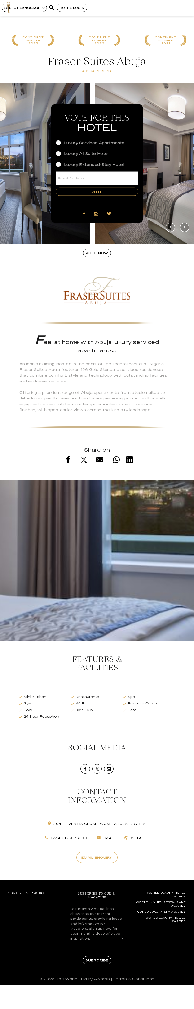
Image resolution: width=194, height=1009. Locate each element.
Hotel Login (72, 7)
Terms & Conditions (133, 979)
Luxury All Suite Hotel (86, 154)
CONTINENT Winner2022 (99, 40)
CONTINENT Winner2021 (165, 40)
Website (140, 837)
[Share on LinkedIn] (129, 460)
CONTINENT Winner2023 (33, 40)
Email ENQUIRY (96, 857)
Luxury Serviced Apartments (94, 142)
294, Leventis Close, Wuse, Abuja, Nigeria (99, 823)
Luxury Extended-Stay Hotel (94, 164)
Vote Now (97, 253)
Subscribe (96, 960)
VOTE (96, 191)
